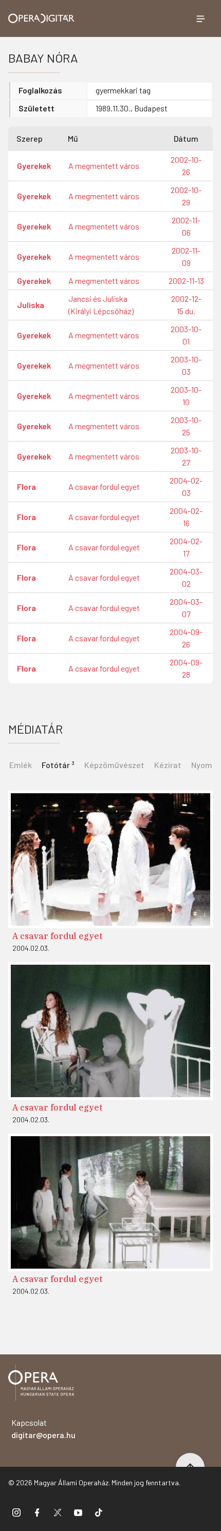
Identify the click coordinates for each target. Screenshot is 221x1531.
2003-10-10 (186, 396)
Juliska (30, 305)
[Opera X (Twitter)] (57, 1512)
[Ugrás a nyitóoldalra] (41, 18)
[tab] (58, 764)
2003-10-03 (186, 365)
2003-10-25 (186, 426)
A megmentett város (103, 165)
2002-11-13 (186, 280)
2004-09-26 (186, 638)
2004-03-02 (186, 577)
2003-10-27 (186, 456)
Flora (26, 486)
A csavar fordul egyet (104, 486)
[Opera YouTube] (78, 1512)
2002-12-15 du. (186, 305)
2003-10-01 (186, 335)
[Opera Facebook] (37, 1512)
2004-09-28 (186, 668)
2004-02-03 (186, 486)
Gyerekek (34, 165)
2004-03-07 (186, 608)
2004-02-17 (186, 547)
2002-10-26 (186, 166)
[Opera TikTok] (98, 1512)
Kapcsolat (43, 1429)
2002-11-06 (186, 226)
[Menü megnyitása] (200, 18)
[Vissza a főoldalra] (41, 1384)
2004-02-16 (186, 517)
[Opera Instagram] (16, 1512)
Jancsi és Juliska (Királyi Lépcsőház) (101, 305)
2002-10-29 (186, 196)
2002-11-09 (186, 256)
